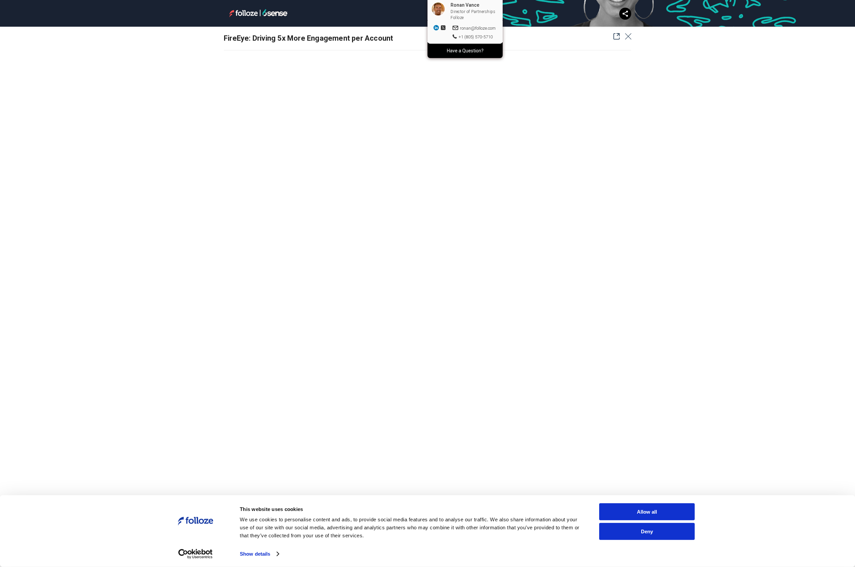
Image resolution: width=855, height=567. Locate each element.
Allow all (647, 512)
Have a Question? (465, 50)
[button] (615, 36)
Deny (647, 531)
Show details (255, 554)
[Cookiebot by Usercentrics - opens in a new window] (195, 554)
